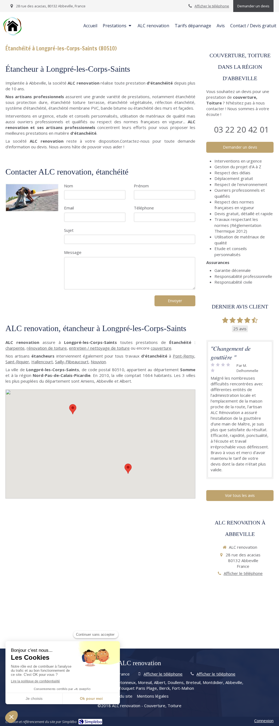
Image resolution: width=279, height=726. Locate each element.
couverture (161, 348)
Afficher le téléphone (212, 6)
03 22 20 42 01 (241, 129)
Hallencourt (42, 361)
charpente (15, 348)
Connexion (264, 720)
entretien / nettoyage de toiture (99, 348)
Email (69, 208)
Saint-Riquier (17, 361)
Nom (68, 185)
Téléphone (144, 208)
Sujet (69, 230)
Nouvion (98, 361)
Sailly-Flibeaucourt (72, 361)
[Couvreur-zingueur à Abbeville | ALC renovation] (12, 26)
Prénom (141, 185)
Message (72, 252)
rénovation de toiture (47, 348)
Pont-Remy (183, 356)
